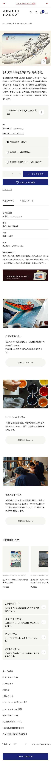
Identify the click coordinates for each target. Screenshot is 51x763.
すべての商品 (8, 671)
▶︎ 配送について (26, 201)
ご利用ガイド (8, 684)
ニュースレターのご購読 (25, 3)
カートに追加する (25, 756)
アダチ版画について (10, 677)
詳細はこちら (24, 362)
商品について (8, 201)
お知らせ (6, 690)
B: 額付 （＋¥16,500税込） (21, 152)
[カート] (41, 13)
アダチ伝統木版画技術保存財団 (15, 734)
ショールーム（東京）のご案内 (15, 702)
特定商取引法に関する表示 (13, 728)
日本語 (4, 744)
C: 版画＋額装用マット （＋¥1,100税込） (26, 162)
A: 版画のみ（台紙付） (19, 142)
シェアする (7, 189)
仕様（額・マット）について (13, 133)
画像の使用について (10, 715)
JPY (15, 744)
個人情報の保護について (12, 722)
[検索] (31, 13)
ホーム (5, 23)
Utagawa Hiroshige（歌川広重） (15, 575)
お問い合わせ (8, 696)
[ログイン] (36, 12)
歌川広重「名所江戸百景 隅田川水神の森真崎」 (15, 581)
